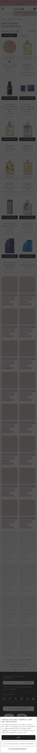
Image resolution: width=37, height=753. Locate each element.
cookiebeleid (13, 730)
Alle (18, 737)
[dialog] (18, 735)
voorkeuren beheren (17, 749)
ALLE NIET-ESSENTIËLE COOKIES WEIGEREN (18, 744)
